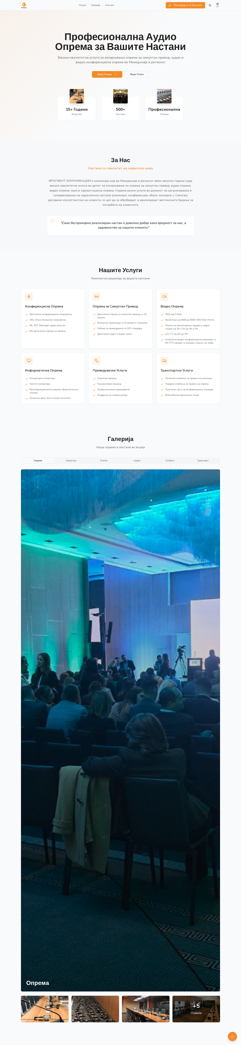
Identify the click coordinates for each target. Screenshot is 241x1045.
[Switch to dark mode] (210, 5)
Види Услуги (137, 74)
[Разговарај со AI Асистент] (232, 1036)
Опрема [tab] (38, 460)
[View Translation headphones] (95, 1009)
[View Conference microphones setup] (45, 1009)
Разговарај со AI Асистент (188, 5)
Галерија (95, 5)
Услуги (82, 5)
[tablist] (120, 460)
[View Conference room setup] (146, 1009)
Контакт (109, 5)
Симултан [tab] (71, 460)
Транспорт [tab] (203, 460)
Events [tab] (104, 460)
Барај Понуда (104, 74)
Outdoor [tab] (170, 460)
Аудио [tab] (137, 460)
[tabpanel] (120, 746)
